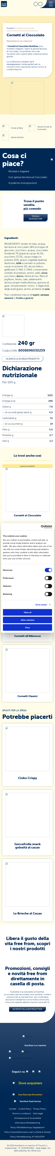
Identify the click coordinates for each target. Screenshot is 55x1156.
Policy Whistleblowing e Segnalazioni (27, 1127)
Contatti (12, 1108)
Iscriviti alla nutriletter (27, 1009)
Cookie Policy (24, 1108)
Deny (27, 627)
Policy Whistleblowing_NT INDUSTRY (27, 1136)
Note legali (38, 1113)
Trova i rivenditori (35, 217)
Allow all (27, 612)
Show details (41, 604)
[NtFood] (13, 1052)
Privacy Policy (39, 1108)
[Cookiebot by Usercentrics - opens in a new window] (41, 527)
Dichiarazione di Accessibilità (27, 1118)
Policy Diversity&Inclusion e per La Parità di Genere (27, 1132)
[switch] (48, 578)
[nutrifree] (27, 1036)
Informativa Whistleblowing (27, 1122)
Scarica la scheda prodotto (22, 359)
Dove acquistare (30, 1083)
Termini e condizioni (21, 1113)
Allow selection (27, 620)
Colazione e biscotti (25, 28)
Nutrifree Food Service (30, 1101)
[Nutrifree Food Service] (20, 1058)
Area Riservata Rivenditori (30, 1094)
